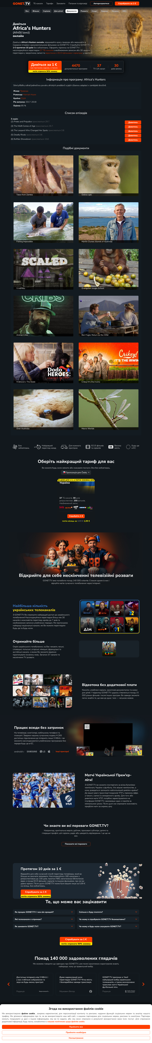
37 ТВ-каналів (46, 50)
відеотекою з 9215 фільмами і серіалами (64, 53)
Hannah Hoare (29, 94)
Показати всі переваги (76, 844)
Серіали (46, 11)
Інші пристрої (62, 751)
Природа (24, 91)
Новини (104, 11)
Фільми (36, 11)
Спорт (94, 11)
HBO (124, 11)
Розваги (84, 11)
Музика (115, 11)
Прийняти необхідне (76, 1032)
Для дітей (58, 11)
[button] (9, 984)
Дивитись (133, 122)
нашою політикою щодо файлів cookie (66, 1021)
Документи (72, 11)
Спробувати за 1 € (127, 3)
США (23, 98)
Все (27, 11)
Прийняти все (76, 1027)
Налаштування (76, 1038)
